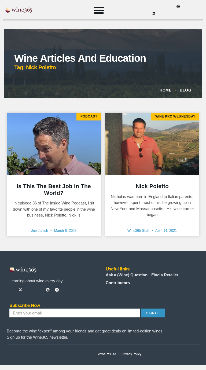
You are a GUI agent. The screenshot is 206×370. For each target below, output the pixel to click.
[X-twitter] (20, 290)
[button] (99, 10)
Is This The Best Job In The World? (54, 189)
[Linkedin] (153, 13)
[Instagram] (161, 6)
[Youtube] (170, 6)
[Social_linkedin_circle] (57, 290)
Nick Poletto (152, 186)
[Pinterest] (178, 6)
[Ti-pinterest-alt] (48, 290)
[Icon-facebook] (153, 6)
